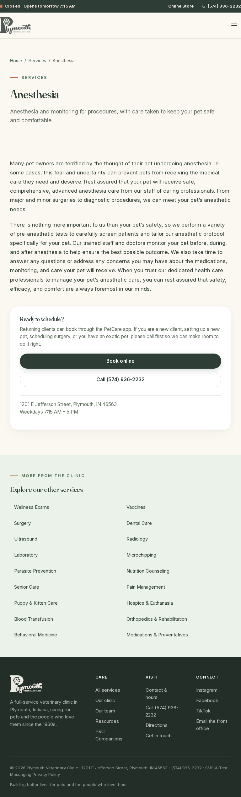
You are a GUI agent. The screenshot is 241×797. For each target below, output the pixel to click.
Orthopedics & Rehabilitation (156, 619)
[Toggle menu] (234, 25)
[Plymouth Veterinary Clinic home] (15, 25)
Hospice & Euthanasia (149, 603)
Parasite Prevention (35, 571)
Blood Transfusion (33, 619)
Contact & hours (156, 693)
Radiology (137, 539)
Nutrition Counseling (147, 571)
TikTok (203, 711)
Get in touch (159, 736)
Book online (120, 361)
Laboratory (26, 555)
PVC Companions (108, 735)
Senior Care (26, 587)
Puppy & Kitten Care (36, 603)
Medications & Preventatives (157, 635)
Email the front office (211, 724)
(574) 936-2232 (224, 6)
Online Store (181, 6)
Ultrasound (25, 539)
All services (107, 690)
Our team (105, 711)
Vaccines (136, 507)
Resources (107, 721)
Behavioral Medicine (35, 635)
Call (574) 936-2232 (120, 379)
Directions (157, 725)
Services (37, 60)
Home (16, 60)
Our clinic (105, 700)
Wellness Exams (31, 507)
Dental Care (139, 523)
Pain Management (145, 587)
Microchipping (141, 555)
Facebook (207, 700)
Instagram (206, 690)
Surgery (22, 523)
